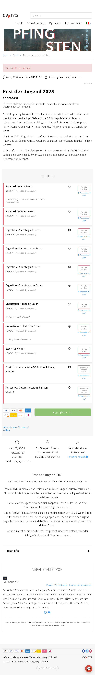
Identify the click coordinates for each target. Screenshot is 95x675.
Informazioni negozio (13, 657)
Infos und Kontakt (77, 456)
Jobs (14, 661)
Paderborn (52, 456)
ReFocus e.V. (11, 582)
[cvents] (14, 15)
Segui (50, 585)
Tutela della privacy (38, 657)
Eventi (15, 55)
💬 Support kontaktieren (47, 668)
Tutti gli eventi (61, 585)
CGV (26, 657)
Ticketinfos (12, 551)
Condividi (88, 84)
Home (5, 55)
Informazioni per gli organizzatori (33, 661)
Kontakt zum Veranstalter (80, 585)
